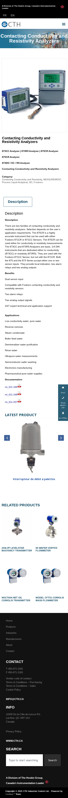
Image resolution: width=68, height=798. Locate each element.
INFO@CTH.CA (15, 699)
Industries (11, 632)
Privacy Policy (13, 731)
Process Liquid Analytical (15, 182)
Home (9, 620)
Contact (10, 651)
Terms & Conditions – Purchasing (24, 682)
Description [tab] (18, 202)
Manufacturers (14, 639)
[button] (63, 24)
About (9, 644)
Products (11, 626)
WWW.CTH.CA (14, 740)
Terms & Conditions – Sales (21, 685)
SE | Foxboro (36, 182)
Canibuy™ (10, 794)
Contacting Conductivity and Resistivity (22, 179)
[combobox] (24, 760)
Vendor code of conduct (18, 678)
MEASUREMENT (52, 179)
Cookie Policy (13, 689)
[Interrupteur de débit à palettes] (34, 448)
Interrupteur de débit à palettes (34, 479)
